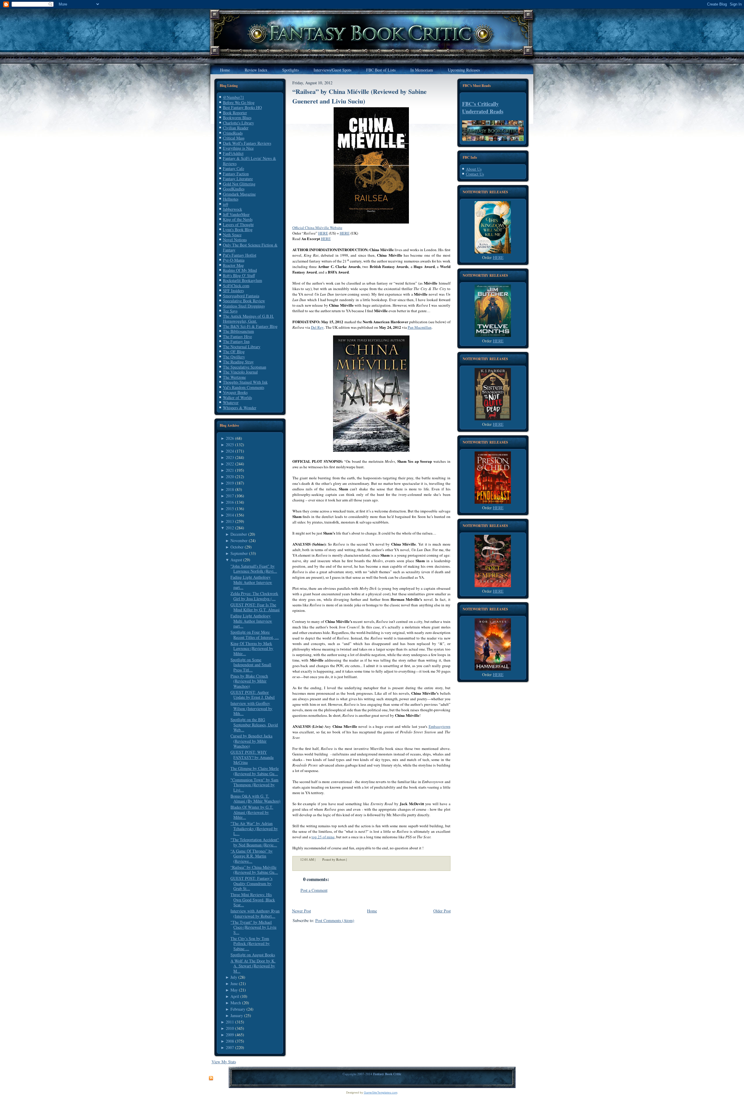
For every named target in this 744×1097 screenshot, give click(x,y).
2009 (230, 1034)
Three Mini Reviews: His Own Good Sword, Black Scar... (252, 899)
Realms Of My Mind (240, 270)
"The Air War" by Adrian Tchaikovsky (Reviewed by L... (254, 828)
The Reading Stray (238, 362)
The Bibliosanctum (238, 331)
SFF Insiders (233, 290)
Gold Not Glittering (239, 184)
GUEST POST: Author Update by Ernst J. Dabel (252, 694)
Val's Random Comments (243, 387)
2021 (230, 470)
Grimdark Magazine (239, 194)
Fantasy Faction (236, 173)
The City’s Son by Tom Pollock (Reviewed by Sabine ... (250, 943)
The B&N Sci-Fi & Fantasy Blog (250, 326)
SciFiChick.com (236, 285)
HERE (498, 257)
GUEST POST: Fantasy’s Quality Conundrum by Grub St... (251, 883)
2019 (230, 483)
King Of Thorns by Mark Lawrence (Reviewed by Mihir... (251, 648)
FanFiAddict (233, 153)
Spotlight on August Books (252, 954)
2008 (230, 1041)
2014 (230, 515)
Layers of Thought (238, 224)
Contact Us (475, 174)
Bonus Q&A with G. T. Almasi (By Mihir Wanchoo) (255, 798)
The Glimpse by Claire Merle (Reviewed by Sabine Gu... (254, 771)
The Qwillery (234, 357)
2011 (230, 1022)
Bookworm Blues (237, 117)
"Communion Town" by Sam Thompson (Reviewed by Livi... (254, 785)
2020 (230, 476)
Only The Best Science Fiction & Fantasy (250, 247)
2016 (230, 502)
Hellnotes (230, 199)
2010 (230, 1028)
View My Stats (224, 1061)
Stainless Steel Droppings (244, 306)
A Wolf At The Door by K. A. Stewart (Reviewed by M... (253, 966)
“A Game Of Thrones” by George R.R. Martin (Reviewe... (251, 856)
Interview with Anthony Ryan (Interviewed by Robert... (255, 913)
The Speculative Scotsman (244, 367)
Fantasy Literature (238, 178)
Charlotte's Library (238, 123)
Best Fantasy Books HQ (242, 107)
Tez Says (230, 311)
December (238, 534)
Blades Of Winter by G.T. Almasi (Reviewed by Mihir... (251, 812)
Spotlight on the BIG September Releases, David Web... (254, 724)
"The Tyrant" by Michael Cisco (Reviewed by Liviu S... (253, 927)
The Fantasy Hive (237, 336)
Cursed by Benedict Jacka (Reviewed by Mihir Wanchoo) (251, 741)
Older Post (442, 911)
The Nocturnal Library (241, 346)
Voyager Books (235, 392)
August (236, 559)
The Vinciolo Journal (240, 372)
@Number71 (233, 97)
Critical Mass (233, 138)
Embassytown (439, 726)
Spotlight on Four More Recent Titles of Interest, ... (254, 634)
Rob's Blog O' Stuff (239, 275)
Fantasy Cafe (233, 168)
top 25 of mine (323, 836)
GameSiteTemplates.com (380, 1092)
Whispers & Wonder (239, 407)
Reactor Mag (233, 265)
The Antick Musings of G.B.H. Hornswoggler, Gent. (248, 318)
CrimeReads (233, 133)
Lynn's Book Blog (238, 229)
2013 (230, 521)
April (234, 996)
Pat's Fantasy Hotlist (239, 255)
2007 (230, 1047)
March (235, 1002)
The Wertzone (234, 377)
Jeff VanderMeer (236, 214)
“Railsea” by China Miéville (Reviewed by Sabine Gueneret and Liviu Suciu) (359, 96)
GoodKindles (233, 189)
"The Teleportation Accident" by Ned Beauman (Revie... (254, 842)
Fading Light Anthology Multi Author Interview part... (251, 582)
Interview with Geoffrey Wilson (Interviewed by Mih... (251, 708)
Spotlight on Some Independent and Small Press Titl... (250, 665)
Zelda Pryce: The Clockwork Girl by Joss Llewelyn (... (254, 596)
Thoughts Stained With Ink (245, 382)
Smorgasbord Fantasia (241, 296)
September (239, 553)
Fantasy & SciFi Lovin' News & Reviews (249, 161)
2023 (230, 457)
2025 (230, 444)
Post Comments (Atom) (334, 920)
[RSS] (211, 1078)
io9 (225, 204)
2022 (230, 464)
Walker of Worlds (237, 397)
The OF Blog (234, 351)
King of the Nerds (238, 219)
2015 (230, 508)
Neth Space (232, 234)
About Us (474, 169)
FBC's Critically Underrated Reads (482, 107)
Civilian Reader (235, 128)
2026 (230, 438)
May (234, 990)
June (234, 983)
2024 (230, 451)
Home (372, 911)
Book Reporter (235, 112)
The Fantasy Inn (236, 341)
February (237, 1009)
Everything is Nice (238, 148)
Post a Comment (314, 890)
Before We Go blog (239, 102)
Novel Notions (235, 239)
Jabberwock (232, 209)
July (233, 977)
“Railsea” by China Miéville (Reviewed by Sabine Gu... (254, 869)
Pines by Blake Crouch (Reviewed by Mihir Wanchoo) (249, 681)
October (237, 547)
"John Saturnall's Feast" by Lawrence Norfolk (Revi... (253, 568)
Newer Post (301, 911)
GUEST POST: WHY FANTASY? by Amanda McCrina (251, 757)
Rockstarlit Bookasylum (242, 280)
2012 (230, 527)
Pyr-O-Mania (233, 260)
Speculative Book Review (244, 300)
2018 (230, 489)
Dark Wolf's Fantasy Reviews (247, 143)
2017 (230, 496)
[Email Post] (350, 859)
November (239, 540)
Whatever (231, 402)
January (236, 1015)
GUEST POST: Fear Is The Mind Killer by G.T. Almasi (255, 607)
